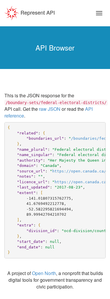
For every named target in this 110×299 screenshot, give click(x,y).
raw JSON (49, 109)
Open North (44, 273)
